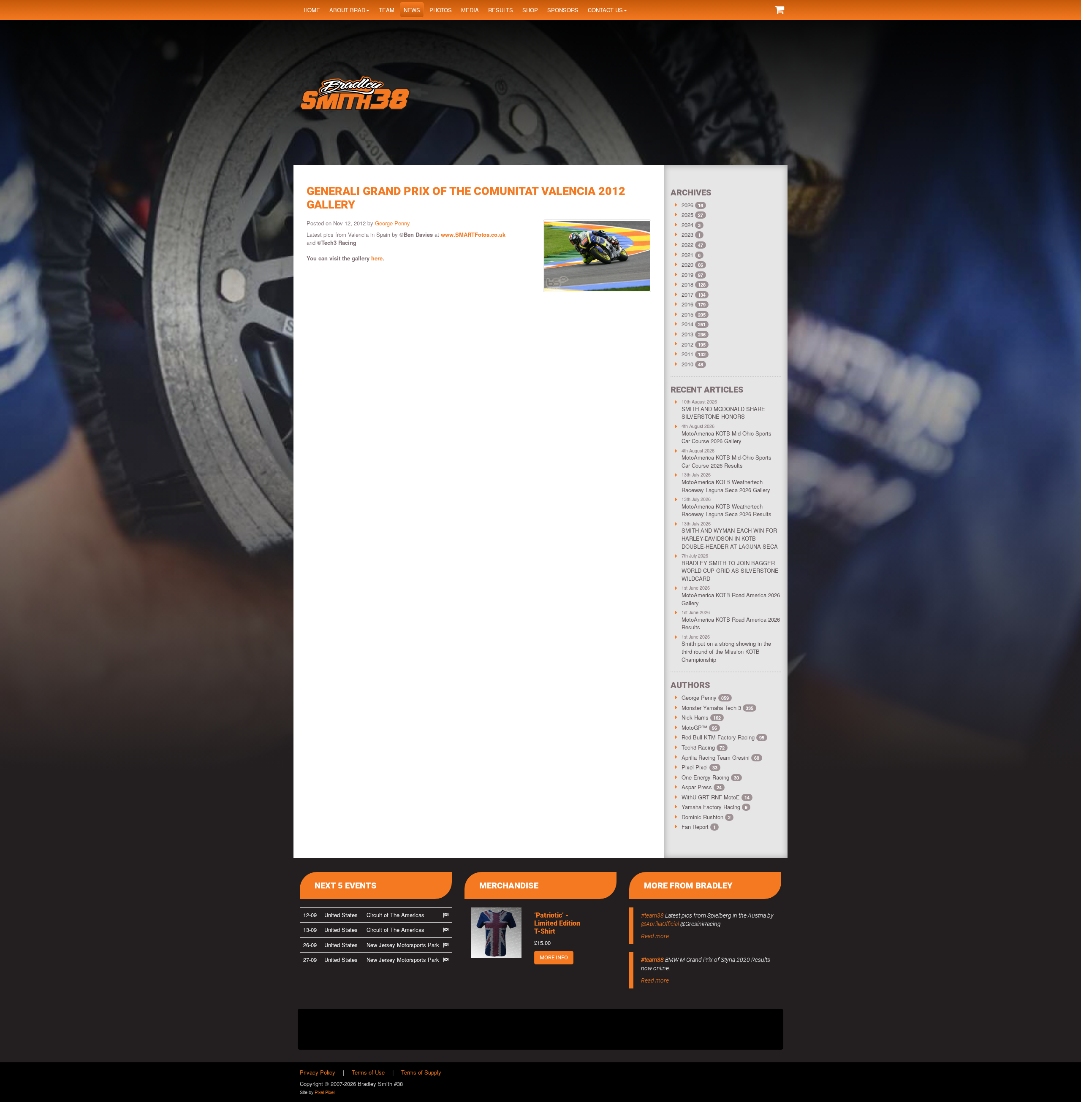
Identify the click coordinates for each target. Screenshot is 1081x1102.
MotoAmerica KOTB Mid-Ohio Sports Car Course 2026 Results (726, 461)
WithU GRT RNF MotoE (716, 797)
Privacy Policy (317, 1072)
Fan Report (699, 827)
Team (386, 10)
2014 (687, 324)
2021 (687, 255)
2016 (687, 304)
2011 (687, 354)
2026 (687, 205)
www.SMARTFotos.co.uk (473, 234)
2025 (687, 215)
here (377, 258)
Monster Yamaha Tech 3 (717, 708)
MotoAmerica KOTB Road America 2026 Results (731, 623)
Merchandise (508, 885)
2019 (687, 275)
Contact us (605, 10)
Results (500, 10)
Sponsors (563, 10)
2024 (687, 225)
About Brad (347, 10)
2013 (687, 334)
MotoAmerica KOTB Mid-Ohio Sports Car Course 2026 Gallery (726, 437)
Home (312, 10)
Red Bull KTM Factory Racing (723, 737)
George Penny (392, 223)
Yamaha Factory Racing (714, 807)
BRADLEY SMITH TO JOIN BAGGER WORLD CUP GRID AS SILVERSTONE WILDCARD (730, 570)
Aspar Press (702, 787)
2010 (687, 364)
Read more (655, 936)
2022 (687, 245)
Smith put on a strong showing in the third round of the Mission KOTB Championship (726, 651)
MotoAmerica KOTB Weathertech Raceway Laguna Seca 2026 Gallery (726, 486)
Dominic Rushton (706, 817)
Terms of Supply (421, 1072)
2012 (687, 344)
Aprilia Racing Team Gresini (720, 757)
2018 (687, 284)
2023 (687, 234)
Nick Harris (701, 717)
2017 (687, 294)
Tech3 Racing (703, 747)
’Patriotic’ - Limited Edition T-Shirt (557, 923)
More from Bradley (688, 885)
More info (554, 957)
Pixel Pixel (699, 767)
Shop (530, 10)
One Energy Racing (710, 777)
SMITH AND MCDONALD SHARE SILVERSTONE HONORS (723, 413)
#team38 (652, 915)
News (412, 10)
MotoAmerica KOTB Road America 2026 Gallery (731, 599)
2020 (687, 264)
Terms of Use (368, 1072)
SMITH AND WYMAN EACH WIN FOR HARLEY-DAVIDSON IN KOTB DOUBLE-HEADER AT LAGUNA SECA (730, 538)
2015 (687, 314)
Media (470, 10)
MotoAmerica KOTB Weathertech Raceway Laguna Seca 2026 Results (726, 510)
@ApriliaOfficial (660, 924)
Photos (440, 10)
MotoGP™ (699, 727)
